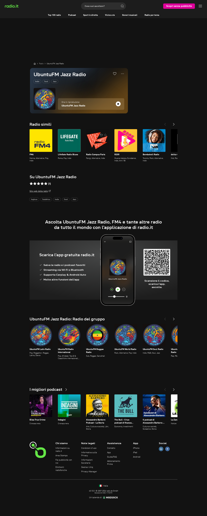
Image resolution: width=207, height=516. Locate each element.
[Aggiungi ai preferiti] (114, 73)
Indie (37, 82)
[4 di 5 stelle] (42, 183)
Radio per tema (152, 15)
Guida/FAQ (112, 457)
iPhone (136, 448)
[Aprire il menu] (200, 6)
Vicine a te (110, 15)
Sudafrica (46, 199)
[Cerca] (122, 6)
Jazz (55, 82)
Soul (46, 82)
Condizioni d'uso (88, 448)
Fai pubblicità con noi (63, 461)
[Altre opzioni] (122, 74)
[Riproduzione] (118, 103)
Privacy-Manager (89, 472)
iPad (135, 453)
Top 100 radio (54, 15)
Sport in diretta (90, 15)
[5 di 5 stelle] (46, 183)
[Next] (173, 123)
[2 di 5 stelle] (35, 183)
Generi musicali (129, 15)
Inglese (34, 199)
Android (136, 457)
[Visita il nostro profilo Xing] (167, 449)
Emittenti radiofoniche (61, 468)
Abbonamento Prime (113, 462)
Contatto (111, 448)
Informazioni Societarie (87, 461)
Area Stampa (61, 456)
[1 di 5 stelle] (31, 183)
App (109, 453)
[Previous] (165, 123)
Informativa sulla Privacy (89, 454)
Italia (105, 486)
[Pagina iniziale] (34, 63)
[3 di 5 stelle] (38, 183)
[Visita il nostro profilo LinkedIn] (161, 449)
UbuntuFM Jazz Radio (73, 106)
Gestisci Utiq (87, 467)
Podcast (72, 15)
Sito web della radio (39, 191)
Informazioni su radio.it (62, 449)
